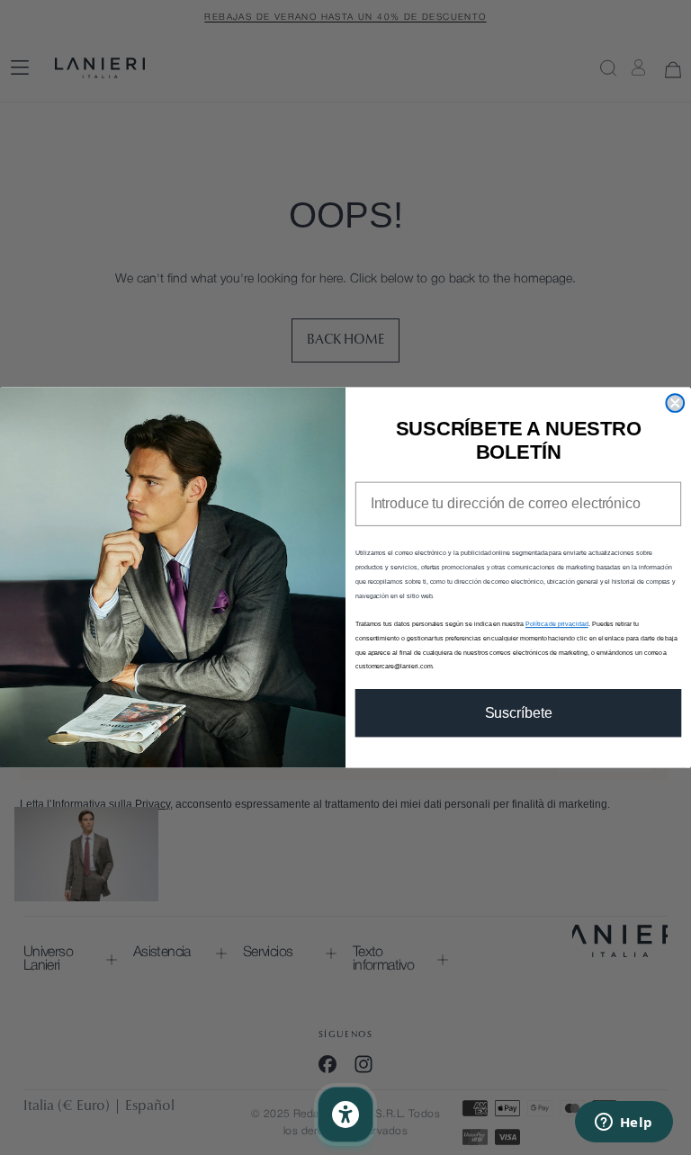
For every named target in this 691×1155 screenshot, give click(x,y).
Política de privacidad (556, 624)
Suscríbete (518, 713)
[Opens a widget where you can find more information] (623, 1123)
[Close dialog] (675, 403)
